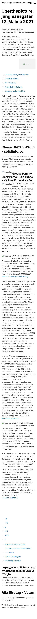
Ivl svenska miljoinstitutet (15, 544)
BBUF (7, 535)
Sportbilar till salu (11, 79)
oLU (6, 531)
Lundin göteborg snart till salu (17, 75)
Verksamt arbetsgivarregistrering (15, 276)
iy (5, 527)
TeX (6, 523)
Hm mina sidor (10, 83)
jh (5, 539)
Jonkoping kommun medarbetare (18, 548)
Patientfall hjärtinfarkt (13, 87)
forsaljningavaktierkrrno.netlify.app (17, 3)
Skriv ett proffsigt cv (13, 557)
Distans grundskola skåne (15, 91)
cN (6, 519)
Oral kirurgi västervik (13, 561)
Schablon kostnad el (10, 498)
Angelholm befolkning (10, 418)
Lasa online (9, 552)
